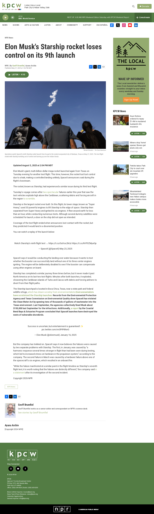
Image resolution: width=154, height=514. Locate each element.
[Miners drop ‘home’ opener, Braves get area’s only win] (121, 146)
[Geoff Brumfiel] (10, 410)
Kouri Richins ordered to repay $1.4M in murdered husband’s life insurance (138, 121)
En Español (102, 25)
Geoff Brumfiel (18, 65)
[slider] (16, 17)
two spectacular (50, 192)
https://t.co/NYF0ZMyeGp (84, 243)
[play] (5, 17)
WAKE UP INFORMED (131, 79)
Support (87, 25)
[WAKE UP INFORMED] (131, 56)
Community (72, 25)
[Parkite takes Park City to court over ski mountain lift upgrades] (121, 169)
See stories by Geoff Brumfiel (33, 412)
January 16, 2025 (68, 335)
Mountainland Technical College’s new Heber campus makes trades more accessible (138, 196)
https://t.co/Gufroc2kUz (59, 243)
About (59, 25)
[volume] (13, 17)
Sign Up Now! (131, 99)
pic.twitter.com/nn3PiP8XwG (55, 329)
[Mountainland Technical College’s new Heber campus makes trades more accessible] (121, 195)
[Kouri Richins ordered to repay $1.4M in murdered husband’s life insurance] (121, 120)
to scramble (29, 198)
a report (75, 308)
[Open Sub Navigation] (9, 25)
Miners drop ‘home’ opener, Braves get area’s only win (138, 145)
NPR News (9, 37)
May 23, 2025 (66, 248)
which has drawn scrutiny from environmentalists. (52, 292)
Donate (145, 6)
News (5, 25)
